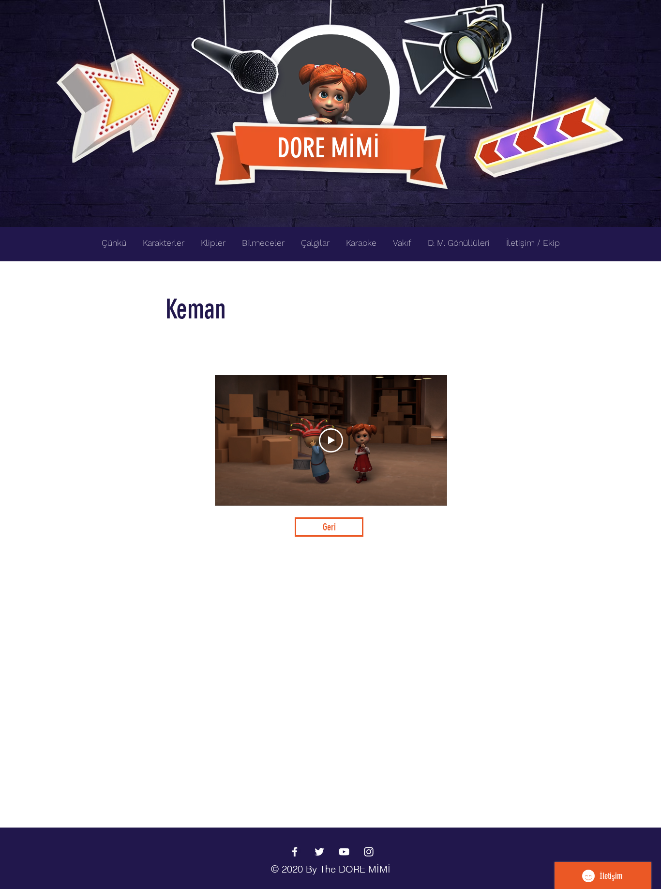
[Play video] (331, 440)
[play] (600, 8)
